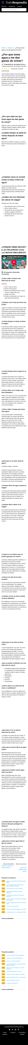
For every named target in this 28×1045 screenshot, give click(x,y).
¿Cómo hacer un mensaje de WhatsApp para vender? (16, 899)
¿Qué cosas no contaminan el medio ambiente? (15, 968)
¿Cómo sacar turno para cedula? (14, 888)
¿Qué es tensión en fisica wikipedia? (15, 955)
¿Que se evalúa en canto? (12, 980)
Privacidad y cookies (22, 1033)
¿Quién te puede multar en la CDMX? (15, 974)
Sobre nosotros (4, 1033)
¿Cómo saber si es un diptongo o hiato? (16, 912)
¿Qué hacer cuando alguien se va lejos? (16, 909)
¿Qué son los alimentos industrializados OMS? (16, 881)
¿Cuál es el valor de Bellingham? (14, 958)
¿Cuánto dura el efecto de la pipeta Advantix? (15, 896)
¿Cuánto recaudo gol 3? (12, 983)
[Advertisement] (14, 29)
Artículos (4, 6)
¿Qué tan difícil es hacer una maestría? (16, 977)
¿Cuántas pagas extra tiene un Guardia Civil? (16, 903)
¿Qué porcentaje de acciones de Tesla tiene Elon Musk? (15, 964)
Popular (19, 6)
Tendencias (12, 6)
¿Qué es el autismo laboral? (13, 961)
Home (3, 48)
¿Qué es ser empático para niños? (22, 869)
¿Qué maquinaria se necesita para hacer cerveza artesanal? (14, 885)
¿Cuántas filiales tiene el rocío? (14, 971)
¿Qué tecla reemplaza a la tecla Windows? (14, 892)
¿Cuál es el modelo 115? (12, 906)
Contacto (12, 1032)
